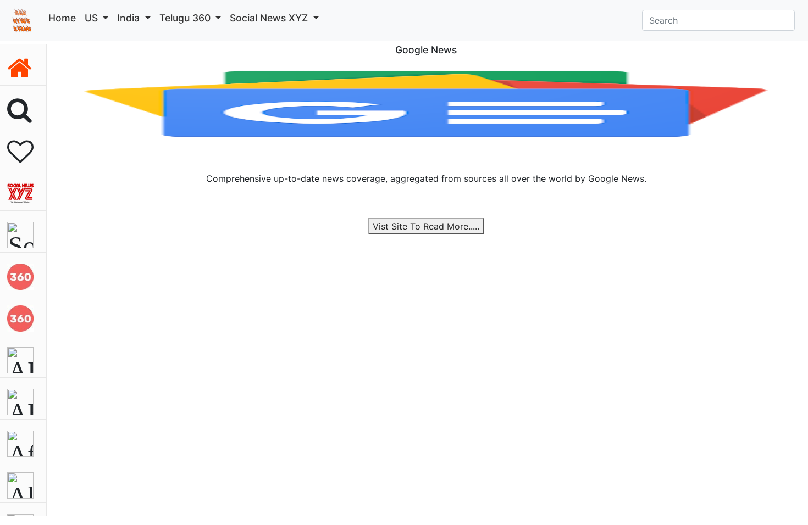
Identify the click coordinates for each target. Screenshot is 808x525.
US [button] (93, 18)
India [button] (129, 18)
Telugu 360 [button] (186, 18)
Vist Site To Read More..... (426, 226)
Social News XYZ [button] (270, 18)
